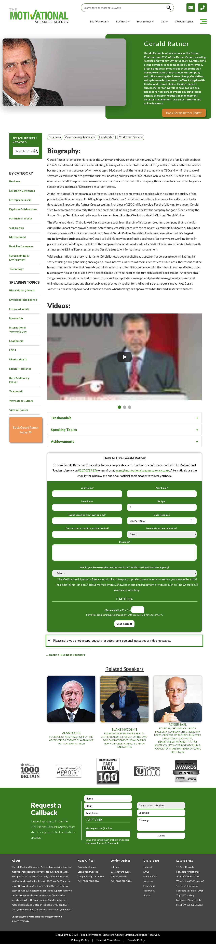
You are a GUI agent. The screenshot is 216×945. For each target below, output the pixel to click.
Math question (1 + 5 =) (99, 828)
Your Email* (161, 487)
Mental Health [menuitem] (18, 359)
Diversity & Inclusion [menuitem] (22, 190)
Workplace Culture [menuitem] (21, 400)
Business (55, 137)
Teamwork (149, 890)
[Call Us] (202, 7)
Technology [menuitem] (16, 268)
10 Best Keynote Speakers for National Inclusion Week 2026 (187, 871)
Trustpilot (48, 904)
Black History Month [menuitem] (22, 290)
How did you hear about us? (161, 528)
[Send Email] (192, 7)
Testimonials (61, 418)
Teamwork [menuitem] (16, 391)
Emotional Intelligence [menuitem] (23, 299)
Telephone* (87, 501)
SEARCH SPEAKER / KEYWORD (25, 140)
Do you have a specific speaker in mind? (87, 528)
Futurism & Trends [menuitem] (21, 218)
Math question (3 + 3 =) (118, 610)
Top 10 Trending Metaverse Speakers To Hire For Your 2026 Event (189, 900)
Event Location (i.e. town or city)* (87, 514)
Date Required (162, 514)
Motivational (150, 876)
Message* (124, 541)
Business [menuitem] (14, 181)
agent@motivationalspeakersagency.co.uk (142, 470)
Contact (147, 866)
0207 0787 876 (88, 470)
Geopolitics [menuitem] (16, 227)
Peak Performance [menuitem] (21, 246)
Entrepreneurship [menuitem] (20, 199)
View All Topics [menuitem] (18, 409)
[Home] (38, 15)
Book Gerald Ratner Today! (184, 113)
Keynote (148, 881)
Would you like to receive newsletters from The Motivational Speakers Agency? (124, 567)
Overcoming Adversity (80, 137)
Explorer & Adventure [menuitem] (23, 209)
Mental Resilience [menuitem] (20, 368)
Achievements (62, 441)
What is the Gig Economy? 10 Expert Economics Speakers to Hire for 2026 (190, 886)
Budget (162, 501)
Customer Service (131, 137)
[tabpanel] (124, 357)
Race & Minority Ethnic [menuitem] (19, 380)
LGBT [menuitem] (12, 350)
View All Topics (184, 21)
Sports (147, 895)
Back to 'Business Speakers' (67, 655)
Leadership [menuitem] (16, 340)
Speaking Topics (64, 429)
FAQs (146, 871)
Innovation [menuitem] (16, 318)
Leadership (106, 137)
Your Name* (87, 487)
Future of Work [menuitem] (19, 308)
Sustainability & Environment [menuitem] (19, 257)
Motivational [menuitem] (17, 237)
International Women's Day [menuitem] (18, 329)
